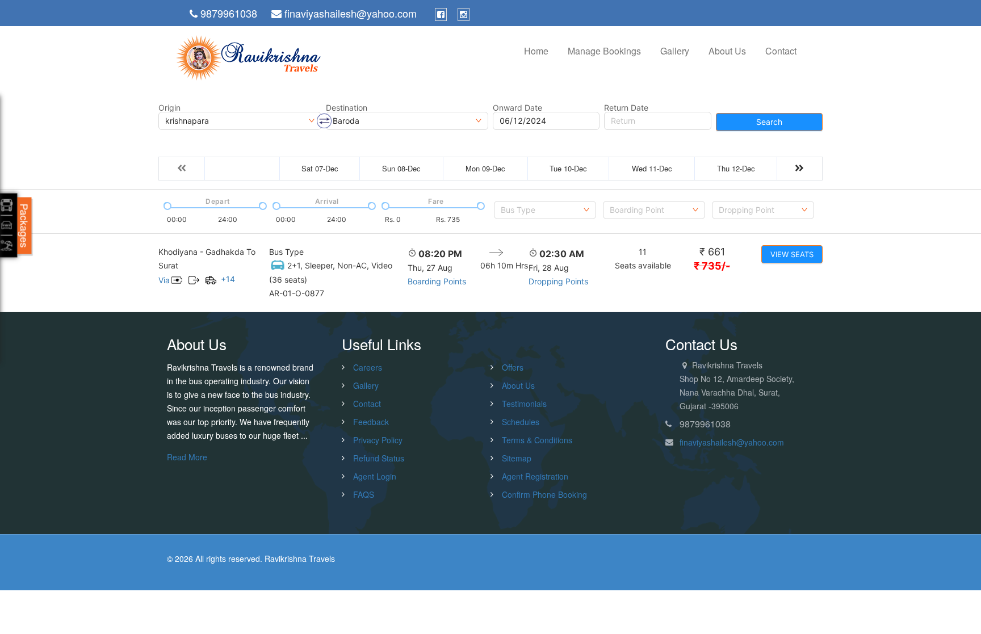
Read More (187, 457)
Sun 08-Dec (401, 168)
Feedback (371, 421)
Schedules (520, 421)
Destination (346, 108)
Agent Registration (535, 476)
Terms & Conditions (537, 440)
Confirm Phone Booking (544, 494)
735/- (712, 266)
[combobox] (545, 210)
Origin (169, 108)
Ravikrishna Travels (300, 558)
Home (536, 50)
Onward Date (517, 108)
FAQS (363, 494)
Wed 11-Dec (652, 168)
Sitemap (516, 458)
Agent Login (374, 476)
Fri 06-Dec (242, 168)
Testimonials (524, 403)
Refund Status (378, 458)
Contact (780, 50)
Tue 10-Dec (568, 168)
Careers (367, 367)
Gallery (674, 50)
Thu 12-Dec (736, 168)
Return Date (626, 108)
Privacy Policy (378, 440)
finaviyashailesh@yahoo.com (732, 442)
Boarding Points (437, 281)
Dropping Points (558, 281)
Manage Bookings (604, 50)
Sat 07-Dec (319, 168)
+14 (228, 279)
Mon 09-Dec (485, 168)
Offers (512, 367)
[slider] (166, 205)
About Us (727, 50)
